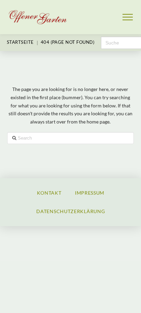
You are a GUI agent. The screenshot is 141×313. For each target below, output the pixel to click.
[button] (127, 17)
